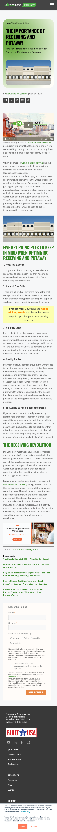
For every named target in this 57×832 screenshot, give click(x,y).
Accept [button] (22, 827)
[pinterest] (22, 100)
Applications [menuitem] (13, 764)
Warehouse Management (25, 549)
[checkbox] (27, 641)
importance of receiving (15, 484)
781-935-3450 (20, 722)
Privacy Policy (25, 811)
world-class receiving (32, 162)
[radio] (15, 638)
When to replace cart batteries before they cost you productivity (26, 565)
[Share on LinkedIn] (17, 100)
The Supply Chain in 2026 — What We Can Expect (26, 559)
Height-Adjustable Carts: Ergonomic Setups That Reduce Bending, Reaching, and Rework (26, 574)
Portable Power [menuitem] (14, 759)
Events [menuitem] (11, 790)
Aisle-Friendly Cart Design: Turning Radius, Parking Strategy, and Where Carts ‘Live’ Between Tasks (23, 592)
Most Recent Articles (20, 23)
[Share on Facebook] (6, 100)
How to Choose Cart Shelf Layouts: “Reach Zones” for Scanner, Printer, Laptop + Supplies (25, 582)
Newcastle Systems (17, 93)
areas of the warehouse (40, 142)
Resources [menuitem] (12, 780)
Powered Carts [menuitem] (14, 755)
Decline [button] (34, 827)
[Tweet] (11, 100)
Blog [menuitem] (10, 785)
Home (8, 23)
